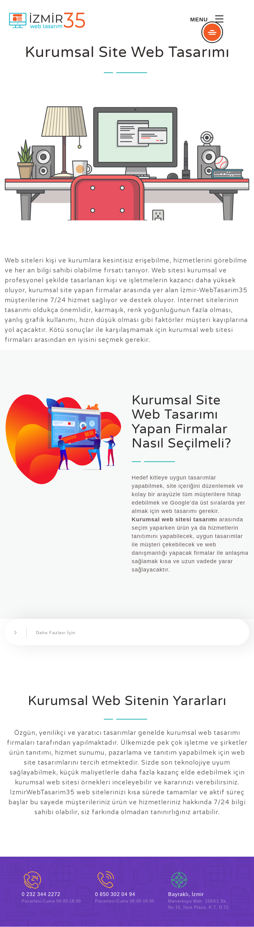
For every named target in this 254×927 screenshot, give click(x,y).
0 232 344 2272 (41, 894)
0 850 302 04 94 (115, 894)
